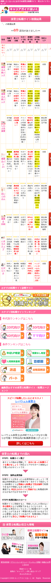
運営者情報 (5, 562)
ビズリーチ (3, 271)
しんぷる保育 (3, 128)
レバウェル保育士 (25, 401)
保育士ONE (3, 221)
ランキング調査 (35, 562)
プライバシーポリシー (18, 562)
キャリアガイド (25, 574)
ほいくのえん (3, 196)
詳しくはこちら (25, 443)
